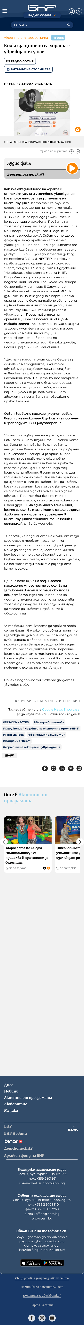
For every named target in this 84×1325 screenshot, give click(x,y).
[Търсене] (68, 25)
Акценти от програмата (26, 37)
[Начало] (42, 8)
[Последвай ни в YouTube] (52, 1318)
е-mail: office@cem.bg (42, 1214)
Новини (11, 1091)
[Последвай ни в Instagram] (42, 1318)
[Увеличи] (71, 151)
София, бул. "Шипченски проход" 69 (42, 1200)
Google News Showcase (61, 709)
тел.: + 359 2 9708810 (42, 1204)
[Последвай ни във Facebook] (32, 1318)
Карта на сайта (42, 1305)
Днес (8, 1085)
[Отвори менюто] (4, 10)
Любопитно (15, 1104)
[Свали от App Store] (31, 1263)
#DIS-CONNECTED (16, 722)
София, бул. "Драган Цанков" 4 (42, 1174)
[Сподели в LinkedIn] (62, 768)
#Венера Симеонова (49, 722)
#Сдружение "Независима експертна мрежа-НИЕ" (41, 728)
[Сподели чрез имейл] (79, 768)
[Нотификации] (71, 11)
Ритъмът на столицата (30, 69)
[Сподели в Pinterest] (71, 768)
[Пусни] (72, 168)
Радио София (22, 61)
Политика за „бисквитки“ (42, 1295)
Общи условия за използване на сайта (42, 1278)
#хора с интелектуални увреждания (31, 747)
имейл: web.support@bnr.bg (42, 1183)
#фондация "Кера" (16, 741)
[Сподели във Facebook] (45, 768)
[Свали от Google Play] (53, 1263)
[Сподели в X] (53, 768)
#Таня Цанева (13, 734)
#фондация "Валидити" (46, 734)
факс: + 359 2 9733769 (42, 1209)
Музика (11, 1110)
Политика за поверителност (42, 1287)
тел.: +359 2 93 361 (42, 1178)
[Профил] (79, 11)
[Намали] (77, 151)
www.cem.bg (42, 1218)
